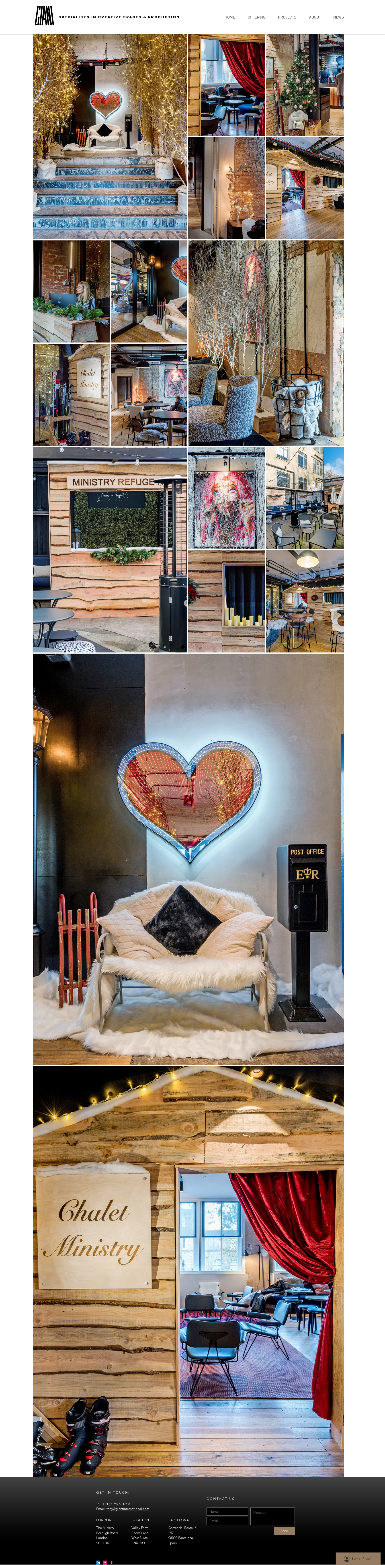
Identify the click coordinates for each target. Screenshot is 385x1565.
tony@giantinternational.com (127, 1509)
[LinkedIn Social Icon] (98, 1563)
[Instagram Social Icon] (105, 1563)
